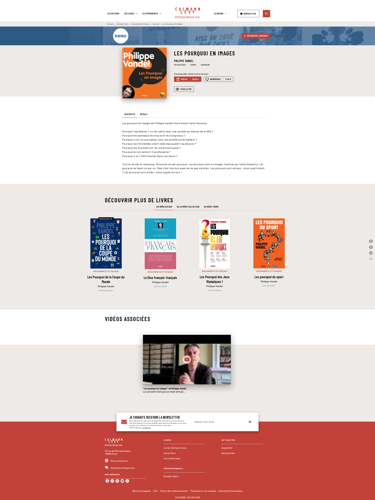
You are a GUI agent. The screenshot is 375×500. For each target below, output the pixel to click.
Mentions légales (141, 490)
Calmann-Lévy (123, 24)
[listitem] (107, 480)
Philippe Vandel (184, 61)
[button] (248, 13)
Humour (156, 24)
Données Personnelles (230, 490)
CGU (155, 490)
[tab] (113, 13)
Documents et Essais (141, 24)
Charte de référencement (174, 490)
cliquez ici (146, 428)
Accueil (110, 24)
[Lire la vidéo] (187, 359)
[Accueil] (187, 13)
